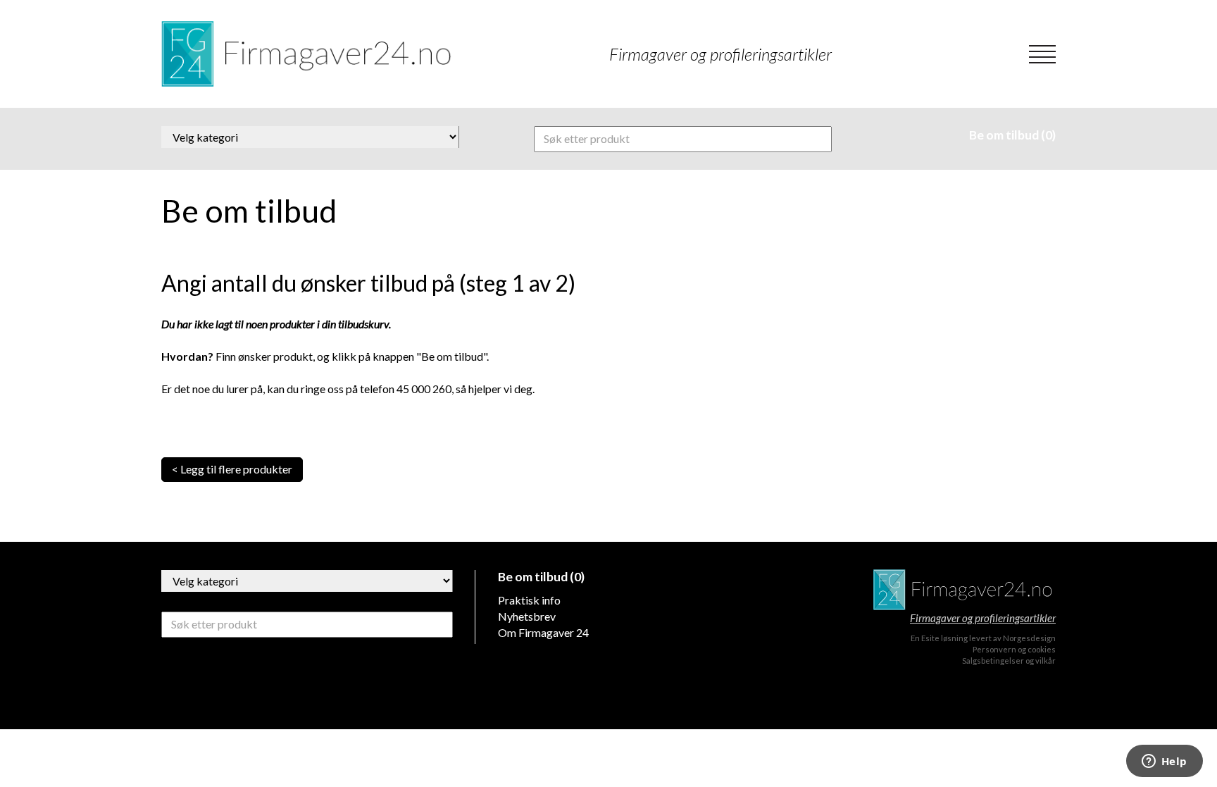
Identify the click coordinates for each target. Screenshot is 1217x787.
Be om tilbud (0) (1012, 135)
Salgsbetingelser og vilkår (1009, 660)
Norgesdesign (1029, 638)
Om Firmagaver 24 (543, 632)
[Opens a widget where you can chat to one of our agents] (1164, 762)
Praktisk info (529, 600)
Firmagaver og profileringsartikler (983, 618)
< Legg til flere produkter (232, 469)
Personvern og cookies (1014, 649)
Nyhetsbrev (527, 616)
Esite (930, 638)
